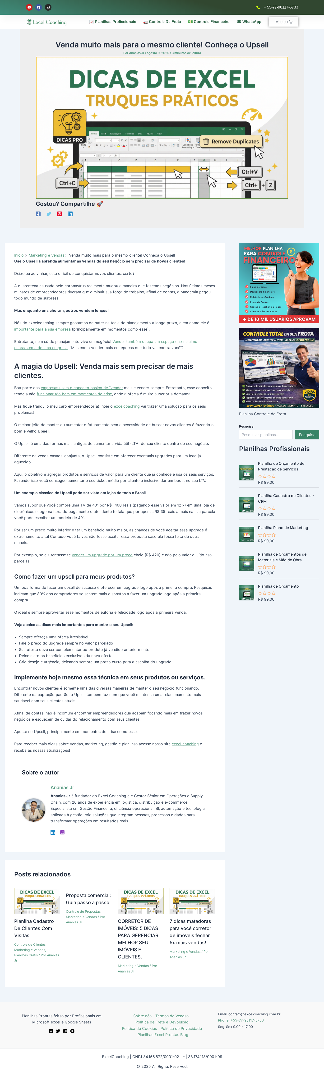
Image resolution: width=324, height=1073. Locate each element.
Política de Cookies (139, 1028)
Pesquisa (246, 426)
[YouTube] (72, 1031)
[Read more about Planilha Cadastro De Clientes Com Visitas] (37, 900)
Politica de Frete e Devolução (162, 1022)
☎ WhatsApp (249, 22)
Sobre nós (142, 1015)
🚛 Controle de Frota (162, 22)
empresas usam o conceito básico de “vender (82, 387)
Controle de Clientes (30, 944)
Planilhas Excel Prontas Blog (163, 1034)
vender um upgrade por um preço (102, 555)
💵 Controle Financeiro (209, 22)
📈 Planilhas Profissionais (112, 22)
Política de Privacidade (181, 1028)
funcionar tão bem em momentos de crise (74, 393)
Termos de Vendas (172, 1015)
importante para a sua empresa (42, 329)
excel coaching (185, 743)
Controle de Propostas (83, 911)
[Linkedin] (70, 213)
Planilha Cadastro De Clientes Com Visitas (34, 928)
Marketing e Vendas (29, 950)
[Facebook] (38, 213)
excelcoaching (127, 406)
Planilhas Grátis (26, 955)
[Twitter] (48, 213)
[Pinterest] (59, 213)
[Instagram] (62, 832)
